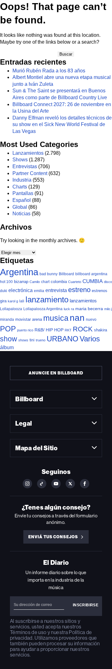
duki (3, 291)
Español (21, 200)
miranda (7, 319)
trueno (40, 340)
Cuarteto (74, 282)
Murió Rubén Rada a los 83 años (48, 70)
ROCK (83, 329)
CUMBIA (92, 281)
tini (32, 340)
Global (19, 207)
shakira (100, 330)
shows (23, 340)
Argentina (19, 272)
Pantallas (22, 193)
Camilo (35, 282)
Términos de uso (28, 632)
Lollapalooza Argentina (43, 309)
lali (21, 301)
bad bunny (49, 274)
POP (8, 329)
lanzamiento (47, 299)
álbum (7, 347)
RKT (68, 330)
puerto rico (25, 330)
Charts (19, 186)
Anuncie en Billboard (56, 373)
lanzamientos (83, 300)
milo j (108, 309)
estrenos (99, 290)
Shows (20, 159)
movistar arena (28, 319)
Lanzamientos (28, 153)
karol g (13, 301)
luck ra (69, 309)
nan (77, 318)
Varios (90, 338)
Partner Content (29, 173)
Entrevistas (24, 166)
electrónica (20, 290)
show (8, 339)
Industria (21, 180)
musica (55, 318)
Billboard (66, 274)
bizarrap (21, 281)
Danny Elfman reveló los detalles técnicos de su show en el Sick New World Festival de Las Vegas (62, 124)
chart (45, 282)
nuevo (91, 319)
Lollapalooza (11, 309)
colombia (59, 281)
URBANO (62, 338)
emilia (39, 291)
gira (3, 301)
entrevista (56, 290)
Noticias (21, 213)
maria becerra (89, 308)
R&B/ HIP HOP (49, 329)
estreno (79, 290)
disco (108, 282)
